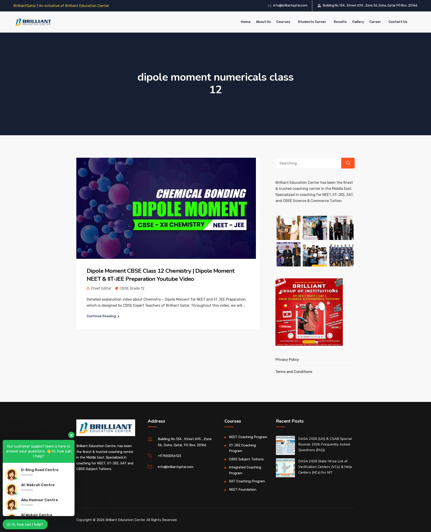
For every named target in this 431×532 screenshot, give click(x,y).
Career (375, 22)
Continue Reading (101, 316)
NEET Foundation (242, 490)
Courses (283, 22)
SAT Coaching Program (247, 481)
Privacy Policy (287, 359)
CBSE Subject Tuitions (246, 459)
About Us (263, 22)
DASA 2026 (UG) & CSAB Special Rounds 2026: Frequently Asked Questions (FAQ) (325, 444)
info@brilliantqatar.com (290, 5)
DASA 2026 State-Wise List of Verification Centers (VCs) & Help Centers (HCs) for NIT (325, 467)
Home (246, 22)
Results (340, 22)
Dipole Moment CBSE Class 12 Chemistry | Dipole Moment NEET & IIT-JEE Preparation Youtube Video (160, 275)
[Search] (348, 163)
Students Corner (312, 22)
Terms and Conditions (293, 372)
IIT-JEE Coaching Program (242, 448)
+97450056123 (169, 456)
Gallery (358, 22)
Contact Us (398, 22)
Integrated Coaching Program (245, 470)
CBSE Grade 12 (132, 288)
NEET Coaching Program (248, 437)
